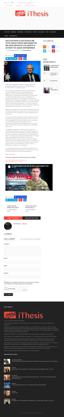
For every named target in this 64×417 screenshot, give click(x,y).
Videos (6, 36)
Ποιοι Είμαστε (10, 5)
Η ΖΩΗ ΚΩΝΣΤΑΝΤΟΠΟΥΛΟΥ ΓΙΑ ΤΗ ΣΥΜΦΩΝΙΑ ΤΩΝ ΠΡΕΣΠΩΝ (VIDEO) (29, 385)
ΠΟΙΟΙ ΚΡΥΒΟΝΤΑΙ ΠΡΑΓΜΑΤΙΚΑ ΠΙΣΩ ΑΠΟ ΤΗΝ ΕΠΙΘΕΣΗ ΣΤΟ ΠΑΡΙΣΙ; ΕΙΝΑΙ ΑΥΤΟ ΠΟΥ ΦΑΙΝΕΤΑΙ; (35, 361)
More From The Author (31, 218)
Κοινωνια (13, 32)
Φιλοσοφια (41, 32)
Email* (5, 265)
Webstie (6, 273)
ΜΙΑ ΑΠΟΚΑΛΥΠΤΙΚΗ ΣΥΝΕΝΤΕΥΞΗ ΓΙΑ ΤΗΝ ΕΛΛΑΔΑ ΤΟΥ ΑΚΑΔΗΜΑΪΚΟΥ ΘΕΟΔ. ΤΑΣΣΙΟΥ (32, 369)
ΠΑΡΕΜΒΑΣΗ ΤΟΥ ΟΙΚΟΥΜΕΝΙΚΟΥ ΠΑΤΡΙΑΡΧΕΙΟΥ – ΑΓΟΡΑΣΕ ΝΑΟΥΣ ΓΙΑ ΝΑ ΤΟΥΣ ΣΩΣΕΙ (33, 400)
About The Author (13, 218)
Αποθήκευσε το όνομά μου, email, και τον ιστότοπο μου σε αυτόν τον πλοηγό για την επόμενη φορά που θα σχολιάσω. (21, 282)
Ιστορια (35, 32)
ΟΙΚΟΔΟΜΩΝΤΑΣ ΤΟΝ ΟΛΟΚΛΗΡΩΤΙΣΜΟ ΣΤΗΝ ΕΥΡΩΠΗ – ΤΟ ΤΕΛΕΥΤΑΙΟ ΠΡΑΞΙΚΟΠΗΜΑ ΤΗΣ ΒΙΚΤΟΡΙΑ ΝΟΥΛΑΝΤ (34, 377)
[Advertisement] (32, 25)
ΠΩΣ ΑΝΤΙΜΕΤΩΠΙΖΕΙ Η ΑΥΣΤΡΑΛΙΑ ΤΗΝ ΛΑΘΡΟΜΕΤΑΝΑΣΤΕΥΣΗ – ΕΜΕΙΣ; (16, 161)
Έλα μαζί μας (19, 5)
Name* (5, 258)
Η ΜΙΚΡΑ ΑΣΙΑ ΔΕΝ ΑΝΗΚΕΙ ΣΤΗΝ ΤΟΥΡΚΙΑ (13, 206)
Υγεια (47, 32)
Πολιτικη (7, 32)
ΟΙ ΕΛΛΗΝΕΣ (53, 32)
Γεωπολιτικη (28, 32)
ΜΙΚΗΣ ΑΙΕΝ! (15, 392)
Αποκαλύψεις (27, 50)
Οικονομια (20, 32)
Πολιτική (20, 359)
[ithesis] (32, 12)
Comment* (7, 244)
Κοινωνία (14, 391)
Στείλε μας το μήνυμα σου (30, 5)
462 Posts (24, 223)
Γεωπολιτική (14, 359)
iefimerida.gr (12, 154)
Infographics (13, 36)
